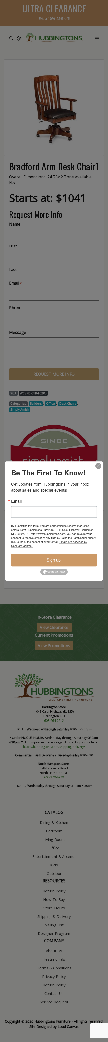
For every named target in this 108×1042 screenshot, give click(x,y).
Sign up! (54, 560)
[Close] (98, 466)
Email (16, 501)
